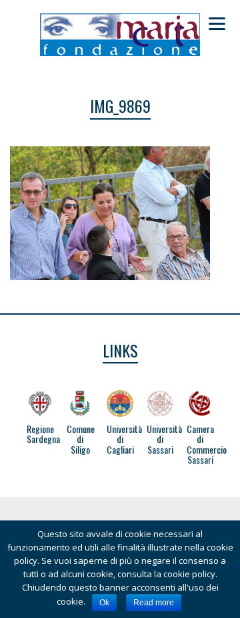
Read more (153, 602)
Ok (104, 602)
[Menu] (216, 23)
